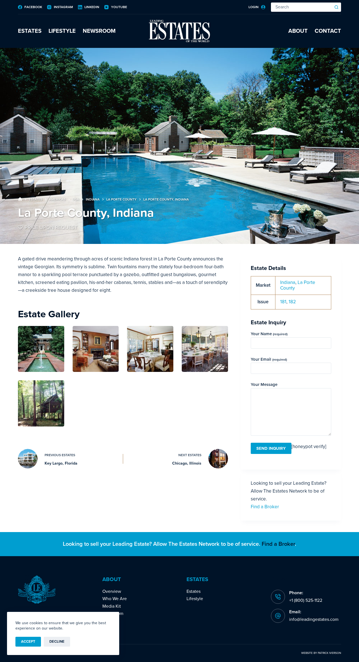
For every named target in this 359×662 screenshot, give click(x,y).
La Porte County (297, 285)
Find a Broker (265, 507)
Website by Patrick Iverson (321, 653)
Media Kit (111, 606)
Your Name (269, 333)
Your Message (264, 384)
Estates (30, 31)
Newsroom (99, 31)
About (298, 31)
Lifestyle (62, 31)
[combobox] (301, 7)
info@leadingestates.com (314, 619)
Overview (111, 591)
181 (283, 302)
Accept (28, 641)
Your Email (269, 359)
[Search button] (336, 7)
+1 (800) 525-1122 (305, 600)
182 (292, 302)
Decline (57, 641)
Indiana (287, 282)
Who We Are (114, 599)
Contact (328, 31)
